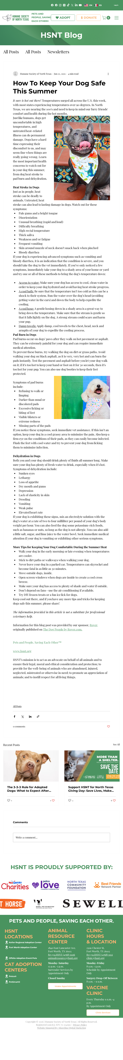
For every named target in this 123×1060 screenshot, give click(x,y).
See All (116, 744)
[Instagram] (60, 5)
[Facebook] (52, 5)
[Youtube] (80, 5)
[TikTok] (68, 5)
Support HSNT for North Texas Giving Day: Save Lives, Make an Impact (90, 789)
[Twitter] (72, 5)
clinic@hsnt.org (95, 958)
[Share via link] (38, 716)
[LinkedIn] (76, 5)
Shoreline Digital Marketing (72, 1027)
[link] (106, 18)
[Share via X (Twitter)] (22, 716)
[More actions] (108, 74)
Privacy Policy (80, 1024)
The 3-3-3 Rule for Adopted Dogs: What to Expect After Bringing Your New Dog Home (30, 789)
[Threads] (64, 5)
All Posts (11, 51)
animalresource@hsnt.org (63, 958)
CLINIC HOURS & (95, 936)
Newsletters (58, 51)
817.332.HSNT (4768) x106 (61, 954)
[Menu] (117, 18)
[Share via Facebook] (14, 716)
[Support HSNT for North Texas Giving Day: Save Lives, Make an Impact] (92, 766)
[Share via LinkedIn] (30, 716)
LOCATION (103, 942)
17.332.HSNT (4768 (97, 954)
